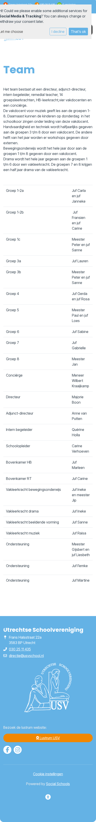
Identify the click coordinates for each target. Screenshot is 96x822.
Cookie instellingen (48, 774)
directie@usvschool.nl (26, 655)
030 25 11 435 (20, 649)
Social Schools (58, 784)
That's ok (78, 31)
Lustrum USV (49, 738)
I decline (58, 31)
